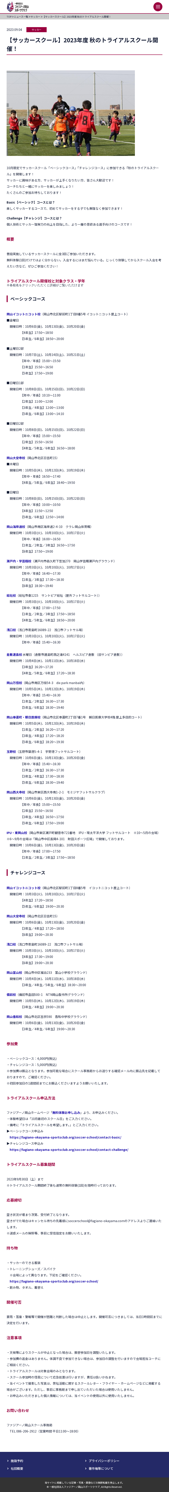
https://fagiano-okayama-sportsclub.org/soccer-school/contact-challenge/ (69, 1149)
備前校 (11, 994)
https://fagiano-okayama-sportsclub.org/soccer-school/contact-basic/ (65, 1137)
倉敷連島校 (14, 654)
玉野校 (11, 751)
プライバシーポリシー (104, 1460)
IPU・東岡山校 (17, 832)
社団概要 (17, 1468)
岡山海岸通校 (16, 526)
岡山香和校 (14, 1016)
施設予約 (17, 1460)
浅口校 (11, 630)
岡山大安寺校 (16, 458)
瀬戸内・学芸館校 (19, 561)
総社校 (11, 595)
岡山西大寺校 (16, 792)
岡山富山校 (14, 972)
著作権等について (101, 1468)
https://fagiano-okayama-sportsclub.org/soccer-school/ (54, 1281)
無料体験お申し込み (66, 1112)
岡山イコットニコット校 (23, 314)
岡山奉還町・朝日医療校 (23, 717)
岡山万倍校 (14, 683)
